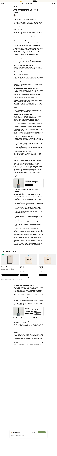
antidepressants (20, 175)
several (19, 290)
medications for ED (27, 331)
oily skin (33, 234)
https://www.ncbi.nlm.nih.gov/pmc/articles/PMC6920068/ (33, 416)
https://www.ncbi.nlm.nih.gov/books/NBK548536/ (31, 383)
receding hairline (16, 240)
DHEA (36, 103)
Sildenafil (10, 279)
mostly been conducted (29, 164)
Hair (26, 3)
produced (37, 237)
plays (31, 51)
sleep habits (28, 294)
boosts (33, 48)
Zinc (15, 143)
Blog (14, 6)
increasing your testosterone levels (24, 302)
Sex (28, 3)
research (19, 98)
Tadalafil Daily (16, 279)
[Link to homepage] (11, 3)
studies (22, 290)
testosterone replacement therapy (29, 117)
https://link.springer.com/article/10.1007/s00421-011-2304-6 (25, 405)
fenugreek (28, 78)
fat (37, 58)
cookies (18, 432)
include (18, 78)
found (23, 100)
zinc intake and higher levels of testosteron (23, 101)
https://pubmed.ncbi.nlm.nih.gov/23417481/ (30, 376)
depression (37, 61)
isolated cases (17, 140)
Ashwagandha (17, 138)
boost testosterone (17, 97)
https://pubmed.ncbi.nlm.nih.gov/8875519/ (33, 368)
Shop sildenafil (29, 185)
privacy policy (22, 435)
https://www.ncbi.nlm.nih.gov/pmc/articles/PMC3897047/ (23, 380)
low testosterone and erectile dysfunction (31, 339)
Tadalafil (13, 279)
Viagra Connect (20, 279)
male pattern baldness (35, 238)
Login (52, 3)
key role (36, 42)
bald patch (22, 240)
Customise (33, 432)
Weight (23, 3)
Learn (31, 3)
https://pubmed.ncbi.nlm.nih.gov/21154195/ (21, 359)
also (21, 100)
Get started (38, 185)
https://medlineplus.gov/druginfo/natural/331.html (34, 395)
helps (27, 321)
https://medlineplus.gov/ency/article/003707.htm (22, 355)
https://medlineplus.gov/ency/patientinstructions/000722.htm (24, 352)
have (19, 100)
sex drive (36, 69)
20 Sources (15, 342)
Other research (16, 294)
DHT (27, 237)
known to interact (31, 173)
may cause (16, 146)
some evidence (20, 103)
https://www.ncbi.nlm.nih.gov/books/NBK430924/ (23, 401)
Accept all (41, 432)
